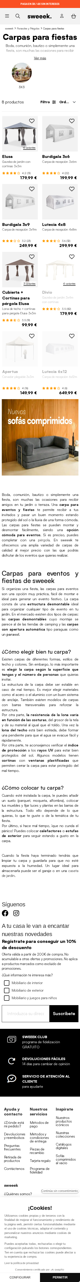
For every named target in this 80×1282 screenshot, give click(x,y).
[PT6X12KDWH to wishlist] (71, 336)
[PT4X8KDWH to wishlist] (71, 189)
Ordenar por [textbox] (68, 102)
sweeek (9, 28)
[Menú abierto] (7, 15)
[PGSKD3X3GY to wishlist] (31, 121)
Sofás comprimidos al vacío (66, 1159)
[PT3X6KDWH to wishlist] (71, 121)
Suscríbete (64, 1013)
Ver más (40, 58)
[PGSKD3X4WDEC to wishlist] (71, 256)
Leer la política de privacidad (21, 1263)
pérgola (44, 540)
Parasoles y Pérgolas (28, 28)
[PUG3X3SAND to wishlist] (31, 336)
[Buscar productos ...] (17, 16)
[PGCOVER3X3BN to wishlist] (31, 256)
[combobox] (67, 102)
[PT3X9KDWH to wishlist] (31, 189)
